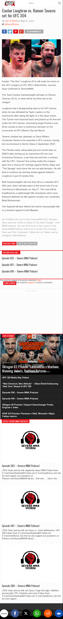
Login (38, 280)
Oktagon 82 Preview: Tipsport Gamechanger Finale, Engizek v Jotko (28, 406)
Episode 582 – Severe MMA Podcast (20, 258)
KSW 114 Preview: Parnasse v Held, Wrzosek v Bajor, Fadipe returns (28, 414)
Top (19, 243)
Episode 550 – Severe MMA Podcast (20, 392)
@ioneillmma (12, 24)
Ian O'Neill (11, 21)
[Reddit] (48, 613)
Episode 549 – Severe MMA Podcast (20, 398)
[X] (26, 613)
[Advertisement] (31, 311)
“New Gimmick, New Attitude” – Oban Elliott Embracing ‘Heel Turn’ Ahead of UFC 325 (30, 385)
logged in (32, 282)
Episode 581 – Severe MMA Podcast (19, 265)
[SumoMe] (59, 613)
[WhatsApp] (37, 613)
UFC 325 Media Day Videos (15, 377)
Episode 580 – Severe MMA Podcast (20, 271)
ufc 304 (32, 243)
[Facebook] (15, 613)
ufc (25, 243)
